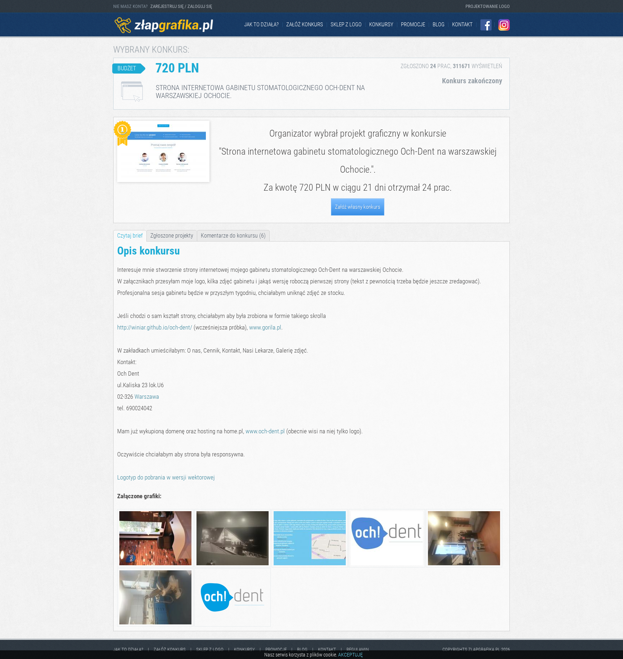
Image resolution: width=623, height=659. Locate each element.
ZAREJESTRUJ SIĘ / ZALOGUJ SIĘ (181, 6)
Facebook (486, 25)
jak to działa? (261, 24)
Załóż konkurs (304, 24)
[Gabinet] (155, 625)
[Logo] (387, 566)
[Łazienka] (232, 566)
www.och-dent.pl (265, 431)
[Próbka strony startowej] (309, 566)
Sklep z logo (346, 24)
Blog (439, 24)
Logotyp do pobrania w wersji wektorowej (166, 477)
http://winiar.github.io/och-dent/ (154, 327)
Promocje (413, 24)
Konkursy (381, 24)
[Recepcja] (155, 566)
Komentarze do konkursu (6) (233, 235)
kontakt (462, 24)
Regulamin (357, 649)
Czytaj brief (130, 235)
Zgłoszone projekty (171, 235)
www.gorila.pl (265, 327)
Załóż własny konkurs (357, 207)
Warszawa (146, 396)
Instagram (504, 25)
